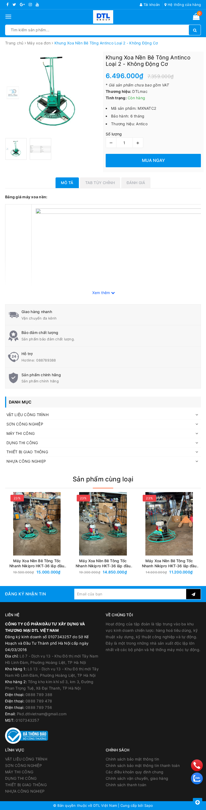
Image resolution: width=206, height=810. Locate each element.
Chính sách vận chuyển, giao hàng (137, 778)
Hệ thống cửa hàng (184, 4)
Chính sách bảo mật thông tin (132, 759)
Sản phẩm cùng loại (103, 479)
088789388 (46, 360)
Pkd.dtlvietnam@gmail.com (42, 714)
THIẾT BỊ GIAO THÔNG (27, 452)
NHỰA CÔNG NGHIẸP (26, 461)
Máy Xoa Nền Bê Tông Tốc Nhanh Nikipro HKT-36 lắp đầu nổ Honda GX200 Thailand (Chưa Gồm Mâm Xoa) (36, 563)
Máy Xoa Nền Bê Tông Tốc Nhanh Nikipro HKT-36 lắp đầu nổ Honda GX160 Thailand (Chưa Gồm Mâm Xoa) (103, 563)
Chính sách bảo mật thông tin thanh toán (143, 765)
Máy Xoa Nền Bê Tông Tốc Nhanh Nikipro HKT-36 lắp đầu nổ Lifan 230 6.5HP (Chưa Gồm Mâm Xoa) (169, 563)
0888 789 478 (38, 701)
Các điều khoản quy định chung (134, 772)
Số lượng (114, 134)
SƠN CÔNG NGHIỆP (24, 424)
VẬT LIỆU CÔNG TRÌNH (27, 414)
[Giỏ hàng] (196, 17)
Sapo (148, 805)
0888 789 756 (38, 707)
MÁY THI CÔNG (20, 433)
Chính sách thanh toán (126, 784)
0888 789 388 (38, 694)
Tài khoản (151, 4)
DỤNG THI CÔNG (22, 442)
